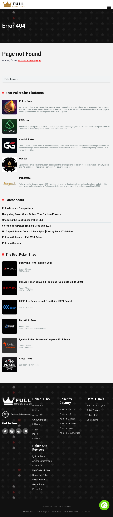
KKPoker (36, 438)
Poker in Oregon (11, 243)
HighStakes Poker (41, 470)
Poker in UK (65, 414)
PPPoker (24, 120)
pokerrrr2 (36, 415)
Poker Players (43, 511)
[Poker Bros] (9, 113)
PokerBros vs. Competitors (17, 208)
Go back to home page (29, 60)
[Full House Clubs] (15, 4)
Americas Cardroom (42, 461)
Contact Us (92, 419)
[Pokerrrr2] (9, 190)
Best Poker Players (96, 405)
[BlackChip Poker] (9, 332)
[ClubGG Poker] (9, 152)
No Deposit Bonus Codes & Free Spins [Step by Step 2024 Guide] (37, 231)
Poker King (37, 489)
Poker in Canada (67, 418)
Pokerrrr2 (24, 177)
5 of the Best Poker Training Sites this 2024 (26, 225)
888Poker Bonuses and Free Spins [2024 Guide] (45, 301)
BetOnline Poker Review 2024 (35, 262)
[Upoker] (9, 171)
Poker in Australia (67, 423)
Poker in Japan (66, 428)
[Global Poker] (9, 371)
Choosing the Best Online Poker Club (22, 220)
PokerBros (37, 405)
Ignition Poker (39, 456)
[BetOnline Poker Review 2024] (9, 275)
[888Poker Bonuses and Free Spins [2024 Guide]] (9, 313)
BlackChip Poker (28, 320)
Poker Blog (92, 415)
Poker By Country (71, 511)
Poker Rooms (29, 511)
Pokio (35, 433)
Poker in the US (67, 409)
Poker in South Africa (69, 433)
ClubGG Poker (27, 139)
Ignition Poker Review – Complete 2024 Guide (44, 339)
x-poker (36, 429)
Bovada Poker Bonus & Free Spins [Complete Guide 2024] (51, 282)
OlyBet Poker (38, 479)
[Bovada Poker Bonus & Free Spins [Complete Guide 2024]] (9, 294)
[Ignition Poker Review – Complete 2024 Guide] (9, 352)
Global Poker (26, 358)
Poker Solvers (93, 410)
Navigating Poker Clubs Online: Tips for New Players (31, 214)
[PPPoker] (9, 132)
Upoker (23, 158)
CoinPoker (37, 465)
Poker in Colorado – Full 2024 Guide (22, 237)
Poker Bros (25, 101)
